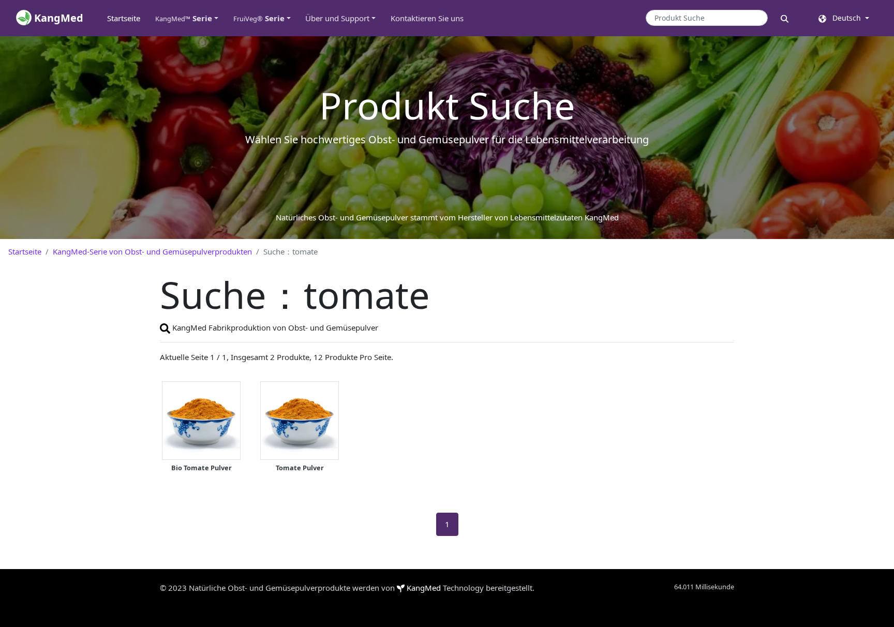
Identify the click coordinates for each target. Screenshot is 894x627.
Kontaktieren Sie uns (427, 18)
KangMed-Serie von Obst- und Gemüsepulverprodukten (152, 251)
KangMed (424, 588)
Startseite (127, 18)
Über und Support (337, 18)
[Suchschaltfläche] (784, 18)
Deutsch (844, 18)
